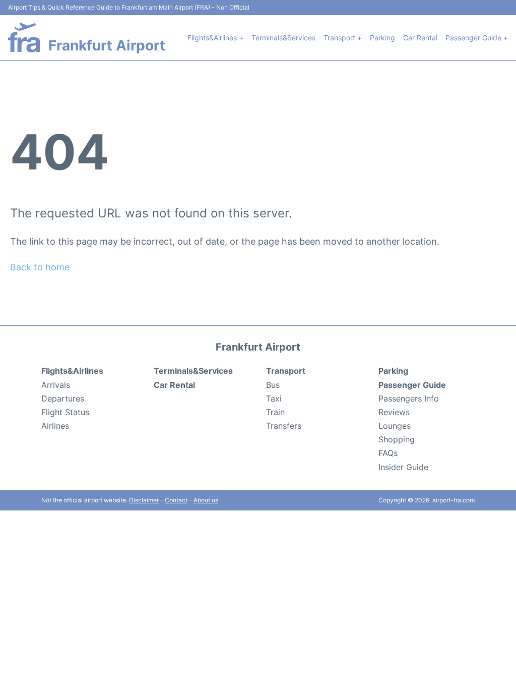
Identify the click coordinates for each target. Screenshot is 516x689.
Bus (273, 385)
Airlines (55, 426)
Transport (285, 371)
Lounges (394, 426)
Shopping (396, 439)
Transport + (343, 37)
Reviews (394, 412)
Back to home (40, 267)
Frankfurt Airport (106, 45)
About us (206, 500)
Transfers (283, 426)
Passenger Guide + (476, 37)
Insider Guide (403, 467)
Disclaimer (144, 500)
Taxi (274, 398)
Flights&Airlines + (215, 37)
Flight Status (65, 412)
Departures (62, 398)
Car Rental (420, 37)
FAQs (388, 453)
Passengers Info (408, 398)
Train (275, 412)
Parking (382, 37)
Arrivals (55, 385)
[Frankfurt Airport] (24, 37)
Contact (176, 500)
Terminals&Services (283, 37)
